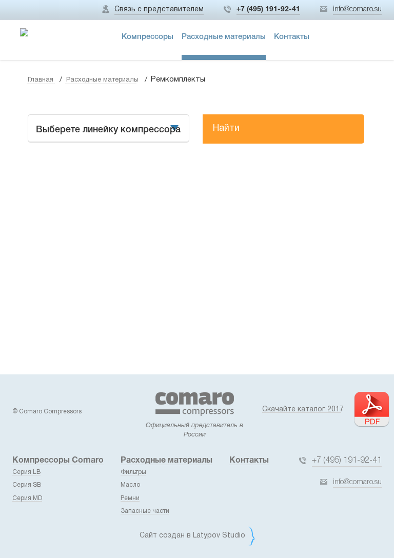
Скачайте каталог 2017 (303, 409)
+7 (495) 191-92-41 (268, 9)
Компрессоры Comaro (58, 460)
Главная (40, 80)
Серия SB (26, 485)
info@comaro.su (357, 9)
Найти (226, 128)
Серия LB (26, 472)
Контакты (249, 460)
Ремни (130, 498)
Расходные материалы (102, 80)
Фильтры (133, 472)
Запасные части (145, 511)
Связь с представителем (159, 9)
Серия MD (27, 498)
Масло (130, 485)
